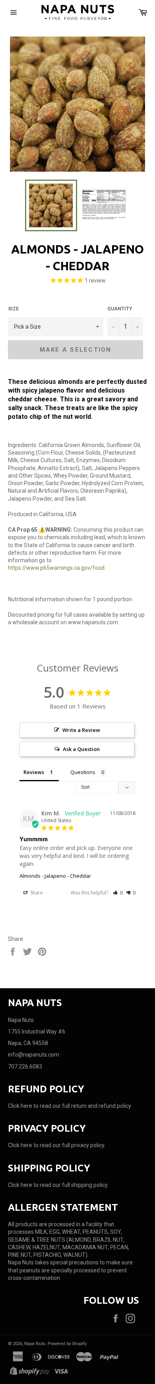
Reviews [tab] (33, 772)
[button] (117, 892)
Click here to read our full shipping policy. (58, 1185)
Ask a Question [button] (81, 749)
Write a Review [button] (81, 730)
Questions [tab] (82, 772)
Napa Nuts (34, 1343)
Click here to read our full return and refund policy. (70, 1106)
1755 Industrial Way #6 (36, 1031)
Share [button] (36, 892)
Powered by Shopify (67, 1343)
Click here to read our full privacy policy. (56, 1145)
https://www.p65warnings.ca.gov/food (56, 568)
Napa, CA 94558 (28, 1043)
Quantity (119, 309)
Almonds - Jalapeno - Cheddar (55, 875)
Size (13, 309)
